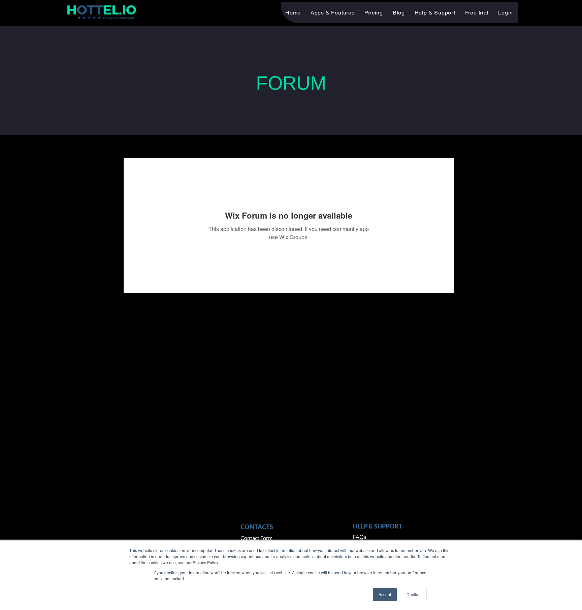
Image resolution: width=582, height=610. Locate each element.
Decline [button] (414, 594)
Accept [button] (385, 594)
